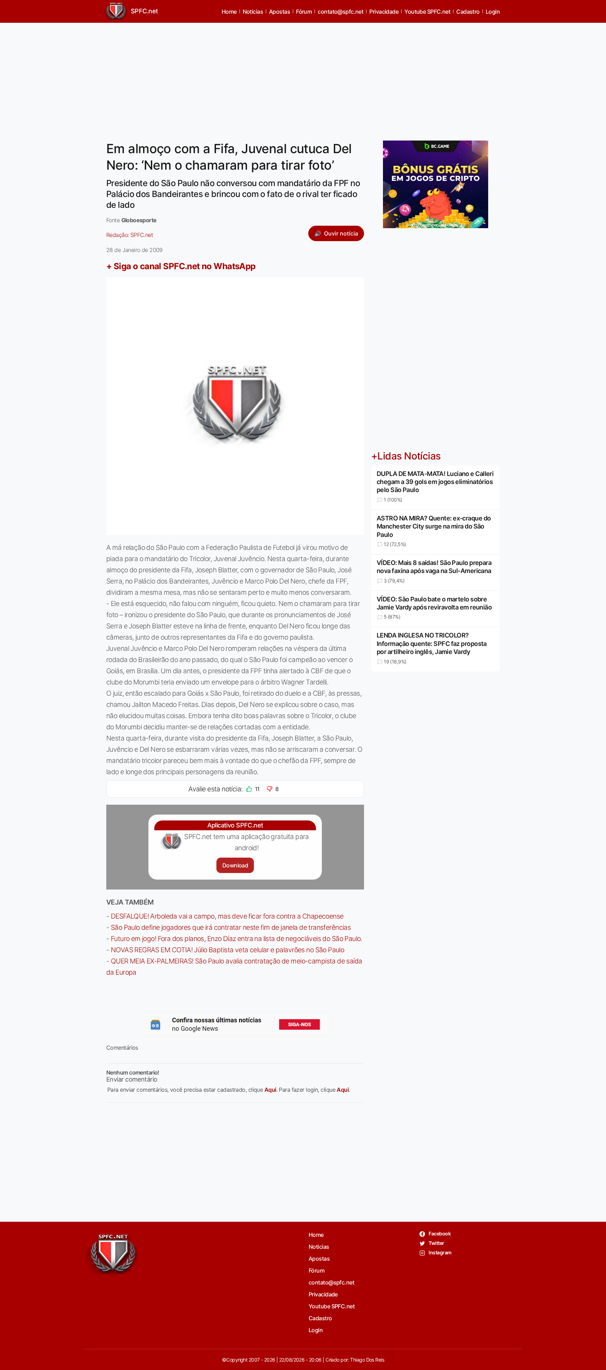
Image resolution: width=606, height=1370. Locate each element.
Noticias (253, 11)
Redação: (129, 234)
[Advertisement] (303, 77)
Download (235, 865)
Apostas (279, 11)
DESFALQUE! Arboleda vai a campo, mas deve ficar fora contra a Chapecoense (227, 916)
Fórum (304, 11)
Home (229, 11)
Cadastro (468, 11)
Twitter (436, 1243)
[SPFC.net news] (235, 1024)
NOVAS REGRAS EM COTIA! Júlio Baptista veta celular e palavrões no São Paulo (227, 950)
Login (493, 11)
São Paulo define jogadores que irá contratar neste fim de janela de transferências (231, 927)
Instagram (439, 1252)
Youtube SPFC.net (427, 11)
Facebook (439, 1233)
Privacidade (383, 11)
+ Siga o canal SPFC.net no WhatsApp (181, 266)
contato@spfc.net (340, 11)
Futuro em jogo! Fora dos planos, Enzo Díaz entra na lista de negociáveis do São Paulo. (236, 938)
